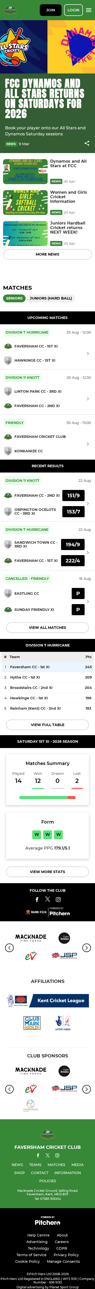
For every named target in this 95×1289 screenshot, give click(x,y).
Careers (62, 1242)
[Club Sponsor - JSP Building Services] (64, 956)
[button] (87, 144)
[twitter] (48, 1156)
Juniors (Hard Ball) (51, 298)
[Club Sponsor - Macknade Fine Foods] (30, 938)
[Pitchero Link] (60, 914)
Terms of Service (31, 1255)
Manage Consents (63, 1261)
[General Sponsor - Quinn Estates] (64, 938)
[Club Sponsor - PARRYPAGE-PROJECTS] (30, 1106)
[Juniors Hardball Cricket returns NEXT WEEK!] (25, 233)
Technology (38, 1248)
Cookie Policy (27, 1261)
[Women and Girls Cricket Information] (25, 202)
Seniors (14, 298)
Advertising (37, 1242)
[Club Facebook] (37, 900)
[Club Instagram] (58, 900)
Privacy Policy (66, 1255)
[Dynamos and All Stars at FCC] (25, 171)
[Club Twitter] (47, 900)
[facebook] (38, 1156)
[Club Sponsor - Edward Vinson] (30, 956)
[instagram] (57, 1156)
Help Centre (38, 1235)
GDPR (61, 1248)
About (62, 1235)
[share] (87, 143)
